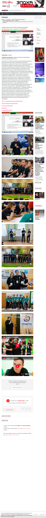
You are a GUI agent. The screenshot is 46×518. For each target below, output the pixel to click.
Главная (3, 19)
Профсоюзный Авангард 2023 (8, 20)
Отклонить (42, 514)
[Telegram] (40, 17)
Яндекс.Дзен (21, 400)
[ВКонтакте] (36, 17)
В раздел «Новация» (9, 409)
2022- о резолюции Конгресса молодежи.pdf (12, 101)
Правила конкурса (39, 34)
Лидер (38, 43)
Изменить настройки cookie (17, 387)
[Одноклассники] (38, 17)
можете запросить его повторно (12, 434)
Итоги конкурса (39, 29)
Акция (38, 37)
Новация (17, 20)
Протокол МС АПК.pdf (7, 110)
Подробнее (12, 516)
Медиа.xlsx (4, 108)
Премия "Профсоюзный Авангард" (18, 19)
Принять (36, 514)
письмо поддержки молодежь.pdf (10, 103)
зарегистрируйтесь (26, 425)
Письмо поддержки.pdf (7, 105)
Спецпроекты (8, 19)
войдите (18, 425)
